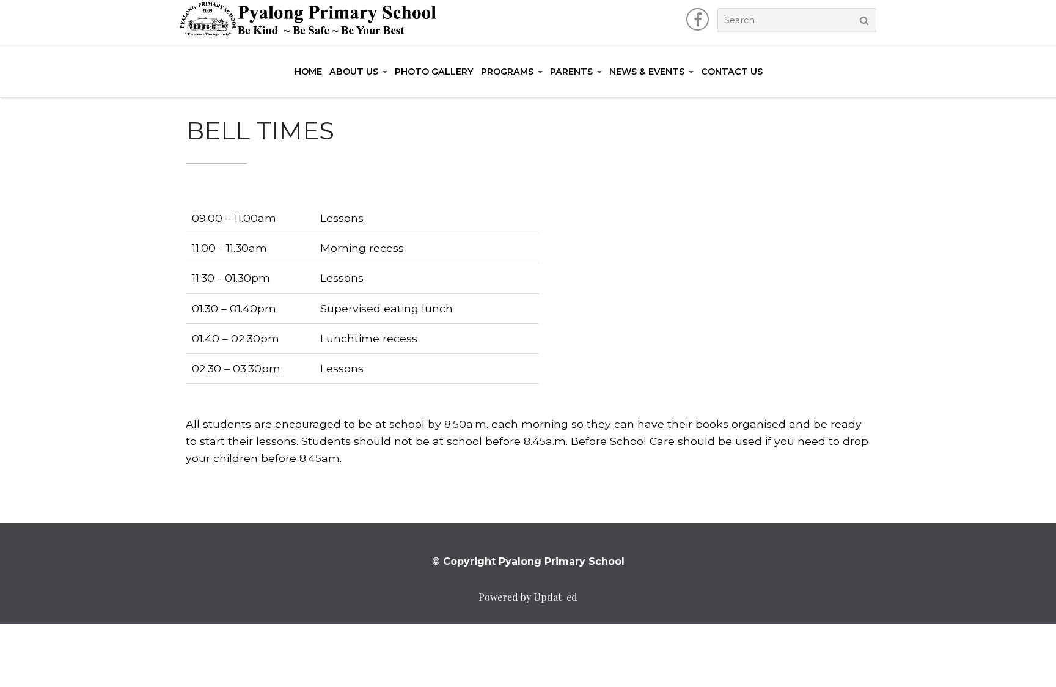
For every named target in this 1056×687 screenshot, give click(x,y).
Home (308, 71)
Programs (507, 71)
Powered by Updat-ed (528, 596)
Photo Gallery (434, 71)
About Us (353, 71)
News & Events (646, 71)
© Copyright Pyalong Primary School (528, 561)
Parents (571, 71)
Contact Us (732, 71)
